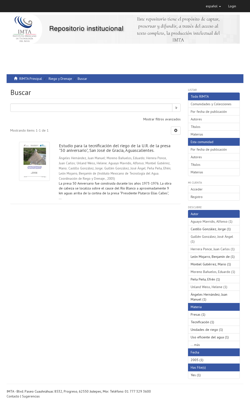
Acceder (197, 189)
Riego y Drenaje (60, 78)
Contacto (13, 396)
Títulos (195, 127)
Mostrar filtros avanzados (162, 119)
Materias (197, 134)
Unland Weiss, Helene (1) (209, 287)
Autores (196, 119)
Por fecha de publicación (209, 111)
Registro (197, 197)
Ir (176, 107)
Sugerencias (31, 396)
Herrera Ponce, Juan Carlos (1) (213, 249)
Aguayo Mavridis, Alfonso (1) (211, 221)
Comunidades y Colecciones (211, 104)
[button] (213, 6)
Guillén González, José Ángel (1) (212, 239)
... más (195, 345)
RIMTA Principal (30, 78)
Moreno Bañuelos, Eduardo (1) (213, 272)
